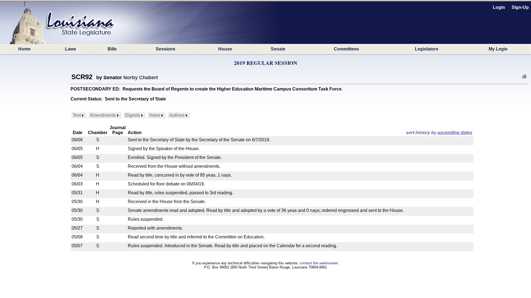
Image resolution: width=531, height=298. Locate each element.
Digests (132, 115)
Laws (70, 49)
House (225, 49)
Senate (278, 49)
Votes (154, 115)
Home (24, 49)
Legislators (426, 49)
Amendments (103, 115)
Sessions (165, 49)
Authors (176, 115)
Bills (112, 49)
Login (499, 7)
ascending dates (455, 132)
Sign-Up (520, 7)
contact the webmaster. (319, 263)
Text (77, 115)
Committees (346, 49)
